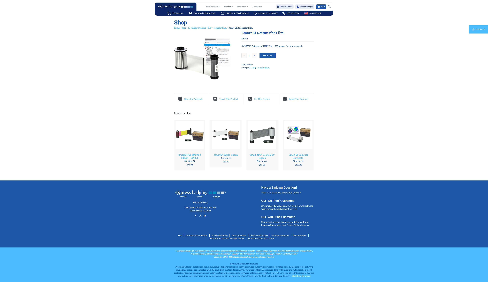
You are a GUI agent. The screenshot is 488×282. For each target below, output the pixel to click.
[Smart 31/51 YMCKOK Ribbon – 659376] (189, 135)
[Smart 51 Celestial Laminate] (298, 135)
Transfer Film (220, 27)
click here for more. (301, 276)
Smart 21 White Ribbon (226, 155)
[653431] (206, 58)
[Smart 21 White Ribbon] (225, 135)
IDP (209, 27)
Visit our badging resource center (281, 192)
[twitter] (200, 216)
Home (177, 27)
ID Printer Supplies (197, 27)
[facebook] (196, 216)
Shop (184, 27)
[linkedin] (205, 216)
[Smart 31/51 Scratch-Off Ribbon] (262, 135)
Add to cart (267, 55)
